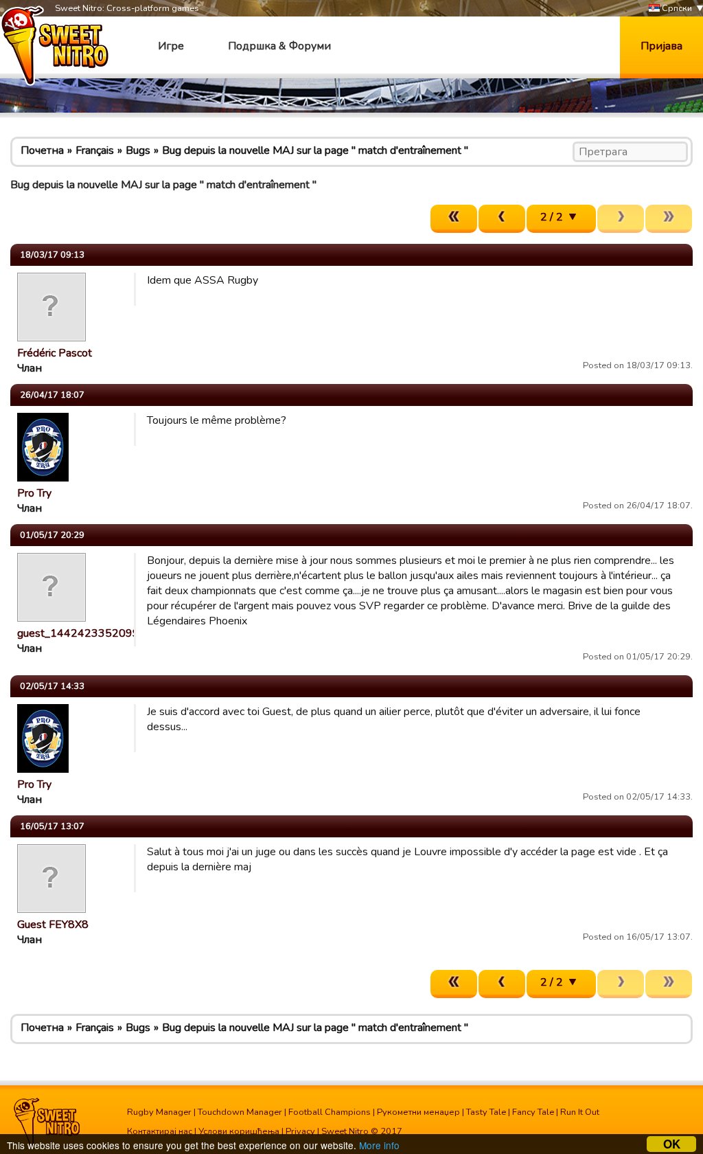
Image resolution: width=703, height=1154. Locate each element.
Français (95, 150)
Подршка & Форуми (279, 46)
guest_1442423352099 (78, 633)
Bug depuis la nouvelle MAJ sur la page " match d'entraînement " (315, 150)
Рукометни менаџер (418, 1112)
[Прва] (453, 219)
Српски (676, 8)
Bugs (138, 150)
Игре (171, 46)
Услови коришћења (238, 1131)
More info (379, 1145)
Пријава (661, 46)
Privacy (300, 1131)
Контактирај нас (159, 1131)
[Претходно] (502, 219)
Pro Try (34, 493)
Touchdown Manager (240, 1112)
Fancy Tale (533, 1112)
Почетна (42, 150)
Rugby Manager (159, 1112)
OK (671, 1144)
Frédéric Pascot (54, 353)
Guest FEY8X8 (53, 924)
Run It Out (579, 1112)
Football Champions (329, 1112)
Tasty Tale (486, 1112)
